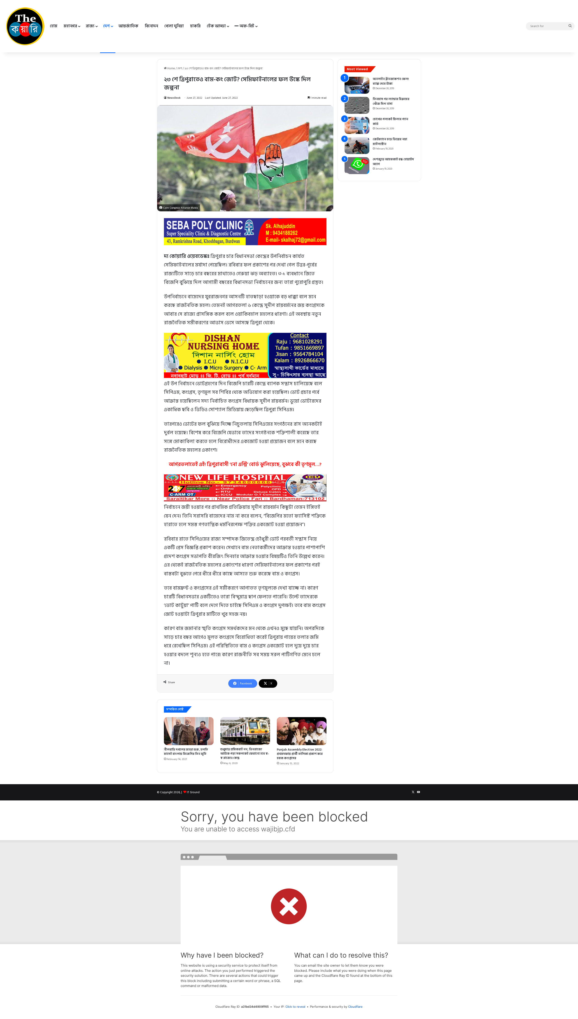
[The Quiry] (25, 26)
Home (171, 68)
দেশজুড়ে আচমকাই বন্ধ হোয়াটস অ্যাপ (393, 162)
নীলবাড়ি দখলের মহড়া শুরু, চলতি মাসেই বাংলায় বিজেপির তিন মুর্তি (186, 751)
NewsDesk (174, 98)
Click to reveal (295, 1006)
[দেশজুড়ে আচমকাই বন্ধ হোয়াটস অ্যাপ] (357, 165)
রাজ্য (90, 26)
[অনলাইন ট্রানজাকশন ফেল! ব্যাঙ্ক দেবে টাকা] (357, 85)
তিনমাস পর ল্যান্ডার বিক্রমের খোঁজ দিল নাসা (391, 101)
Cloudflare (355, 1006)
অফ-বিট (246, 26)
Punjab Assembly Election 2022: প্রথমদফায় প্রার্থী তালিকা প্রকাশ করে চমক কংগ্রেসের (300, 754)
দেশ (106, 26)
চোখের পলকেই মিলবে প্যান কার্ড (390, 121)
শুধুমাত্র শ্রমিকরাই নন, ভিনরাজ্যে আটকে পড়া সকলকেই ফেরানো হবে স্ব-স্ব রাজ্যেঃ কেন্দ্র (244, 753)
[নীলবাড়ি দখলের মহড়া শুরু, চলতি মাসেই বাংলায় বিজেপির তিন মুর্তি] (189, 731)
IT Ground (193, 792)
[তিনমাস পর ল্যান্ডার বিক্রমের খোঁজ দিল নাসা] (357, 105)
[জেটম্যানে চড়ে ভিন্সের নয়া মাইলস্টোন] (357, 145)
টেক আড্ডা (216, 26)
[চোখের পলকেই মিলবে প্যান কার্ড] (357, 125)
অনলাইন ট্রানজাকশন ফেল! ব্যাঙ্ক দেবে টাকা (391, 81)
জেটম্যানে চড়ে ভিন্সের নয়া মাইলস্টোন (390, 142)
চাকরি (195, 26)
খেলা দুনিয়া (174, 26)
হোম (53, 26)
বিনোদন (151, 26)
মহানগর (70, 26)
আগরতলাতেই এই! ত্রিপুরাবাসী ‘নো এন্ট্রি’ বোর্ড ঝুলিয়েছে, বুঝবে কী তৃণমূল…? (245, 464)
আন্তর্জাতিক (128, 26)
